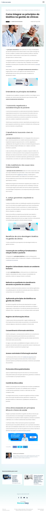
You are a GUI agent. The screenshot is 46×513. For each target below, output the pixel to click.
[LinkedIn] (27, 497)
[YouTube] (24, 497)
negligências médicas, (22, 174)
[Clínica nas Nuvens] (5, 2)
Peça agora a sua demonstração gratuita (20, 430)
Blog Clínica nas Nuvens (11, 10)
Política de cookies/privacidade (5, 510)
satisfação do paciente (12, 260)
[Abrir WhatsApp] (43, 510)
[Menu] (44, 2)
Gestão (18, 10)
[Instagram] (21, 497)
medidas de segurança (28, 357)
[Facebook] (18, 497)
